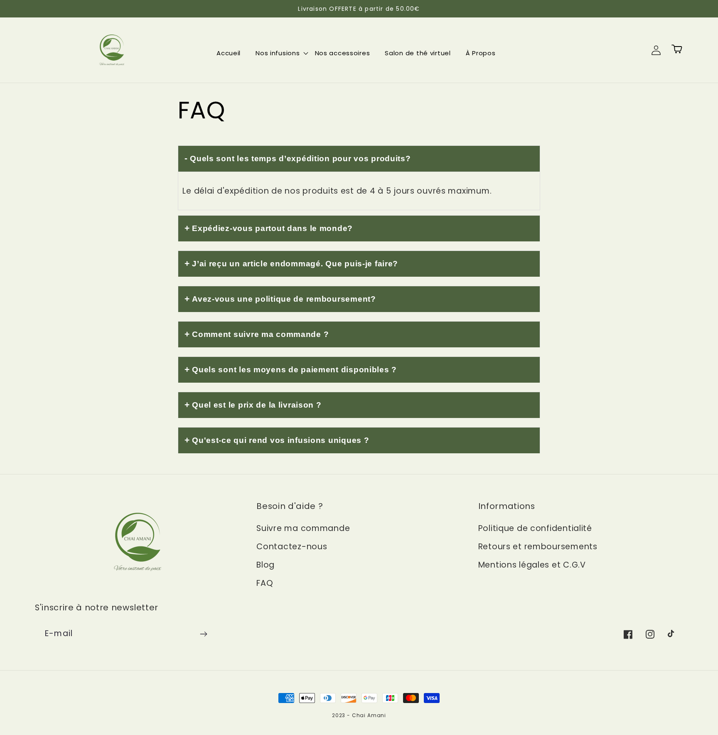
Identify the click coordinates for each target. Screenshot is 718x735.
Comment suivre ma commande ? (260, 334)
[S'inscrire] (203, 634)
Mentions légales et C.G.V (532, 564)
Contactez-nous (291, 546)
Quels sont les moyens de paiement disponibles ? (294, 369)
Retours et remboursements (538, 546)
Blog (265, 564)
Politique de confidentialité (535, 528)
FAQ (264, 583)
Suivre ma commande (303, 528)
